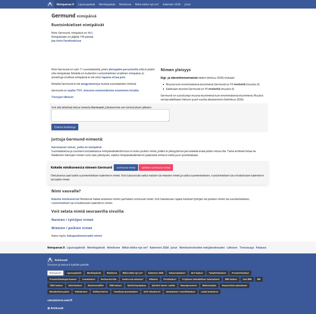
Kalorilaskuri (75, 285)
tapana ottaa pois (113, 77)
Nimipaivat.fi (65, 4)
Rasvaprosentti (189, 285)
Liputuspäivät (86, 4)
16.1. (90, 33)
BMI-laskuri (231, 279)
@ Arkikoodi (55, 308)
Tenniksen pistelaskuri (126, 291)
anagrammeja (90, 84)
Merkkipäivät (107, 4)
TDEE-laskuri (56, 285)
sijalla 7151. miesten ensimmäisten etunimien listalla (103, 90)
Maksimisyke (209, 285)
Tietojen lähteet (62, 97)
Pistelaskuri (169, 279)
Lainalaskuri (88, 279)
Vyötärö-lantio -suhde (163, 285)
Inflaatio (153, 279)
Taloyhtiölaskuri (217, 273)
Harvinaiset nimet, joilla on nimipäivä (76, 147)
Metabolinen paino (59, 291)
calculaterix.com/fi (59, 300)
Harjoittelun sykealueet (234, 285)
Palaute (261, 247)
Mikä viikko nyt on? (147, 4)
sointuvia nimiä (126, 167)
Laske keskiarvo (209, 291)
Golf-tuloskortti (152, 291)
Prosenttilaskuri (240, 273)
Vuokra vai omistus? (132, 279)
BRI (259, 279)
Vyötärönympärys (136, 285)
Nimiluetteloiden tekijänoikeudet (202, 247)
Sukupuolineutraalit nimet (84, 235)
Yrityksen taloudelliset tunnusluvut (201, 279)
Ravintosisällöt (96, 285)
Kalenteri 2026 (172, 4)
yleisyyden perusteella (123, 69)
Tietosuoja (246, 247)
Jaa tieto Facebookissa (66, 40)
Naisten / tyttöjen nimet (72, 219)
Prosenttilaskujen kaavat (63, 279)
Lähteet (232, 247)
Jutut (187, 4)
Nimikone (125, 4)
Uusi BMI (247, 279)
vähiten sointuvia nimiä (156, 167)
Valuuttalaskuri (177, 273)
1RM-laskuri (115, 285)
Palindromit (81, 291)
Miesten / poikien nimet (71, 228)
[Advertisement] (150, 54)
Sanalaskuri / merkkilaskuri (180, 291)
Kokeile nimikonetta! (65, 199)
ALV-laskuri (197, 273)
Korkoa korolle (109, 279)
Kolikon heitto (100, 291)
